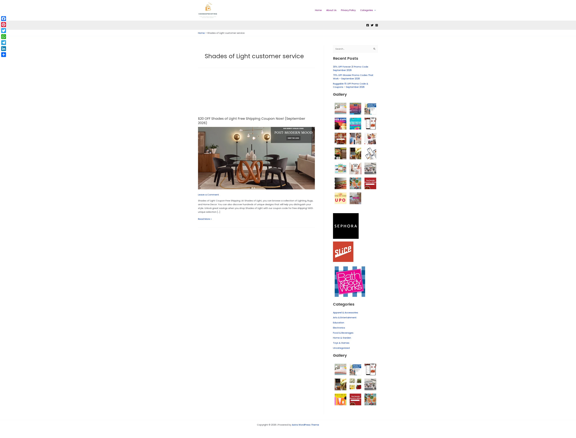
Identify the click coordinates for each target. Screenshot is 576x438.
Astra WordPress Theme (305, 424)
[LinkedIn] (4, 49)
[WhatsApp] (4, 37)
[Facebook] (367, 25)
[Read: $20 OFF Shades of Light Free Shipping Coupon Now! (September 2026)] (256, 158)
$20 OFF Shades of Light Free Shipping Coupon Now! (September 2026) (251, 120)
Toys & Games (341, 342)
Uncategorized (341, 348)
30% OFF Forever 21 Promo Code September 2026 (350, 68)
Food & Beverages (343, 332)
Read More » (205, 218)
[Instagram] (376, 25)
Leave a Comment (208, 194)
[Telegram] (4, 43)
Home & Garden (342, 337)
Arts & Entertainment (345, 317)
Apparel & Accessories (345, 312)
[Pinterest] (4, 25)
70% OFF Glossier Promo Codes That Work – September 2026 (353, 77)
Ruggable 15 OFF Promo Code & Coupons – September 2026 (350, 85)
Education (338, 322)
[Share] (4, 55)
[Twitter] (372, 25)
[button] (374, 10)
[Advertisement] (256, 94)
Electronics (339, 327)
